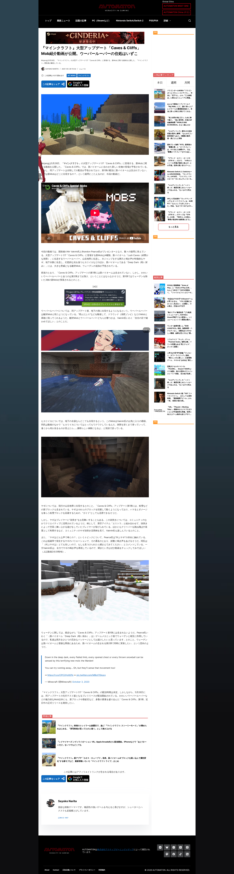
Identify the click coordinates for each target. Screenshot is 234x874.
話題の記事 (81, 20)
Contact (56, 870)
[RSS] (187, 854)
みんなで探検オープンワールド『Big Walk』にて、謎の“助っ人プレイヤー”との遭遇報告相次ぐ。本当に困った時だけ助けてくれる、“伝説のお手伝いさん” (180, 109)
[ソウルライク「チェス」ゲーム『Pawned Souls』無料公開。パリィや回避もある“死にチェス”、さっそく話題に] (159, 343)
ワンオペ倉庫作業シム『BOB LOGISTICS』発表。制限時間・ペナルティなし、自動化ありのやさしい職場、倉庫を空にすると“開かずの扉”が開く (179, 331)
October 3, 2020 (80, 681)
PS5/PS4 (153, 20)
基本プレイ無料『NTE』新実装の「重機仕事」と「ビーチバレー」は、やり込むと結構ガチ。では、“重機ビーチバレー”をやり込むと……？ (179, 149)
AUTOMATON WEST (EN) (176, 6)
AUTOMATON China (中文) (177, 12)
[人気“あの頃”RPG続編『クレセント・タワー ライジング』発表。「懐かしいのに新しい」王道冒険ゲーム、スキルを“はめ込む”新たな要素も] (159, 356)
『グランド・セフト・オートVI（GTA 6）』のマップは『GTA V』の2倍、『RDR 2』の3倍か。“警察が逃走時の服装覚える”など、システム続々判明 (179, 217)
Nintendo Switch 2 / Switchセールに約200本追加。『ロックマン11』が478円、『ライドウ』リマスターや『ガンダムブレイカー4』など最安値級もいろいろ (180, 176)
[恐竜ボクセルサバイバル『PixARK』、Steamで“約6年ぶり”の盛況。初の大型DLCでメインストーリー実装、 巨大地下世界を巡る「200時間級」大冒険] (159, 370)
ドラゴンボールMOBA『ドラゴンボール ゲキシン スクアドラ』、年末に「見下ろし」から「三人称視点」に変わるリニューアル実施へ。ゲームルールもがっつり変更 (179, 95)
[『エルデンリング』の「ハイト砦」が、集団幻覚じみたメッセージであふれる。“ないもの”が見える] (159, 383)
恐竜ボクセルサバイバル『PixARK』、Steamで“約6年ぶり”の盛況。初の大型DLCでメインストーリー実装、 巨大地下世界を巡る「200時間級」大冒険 (179, 371)
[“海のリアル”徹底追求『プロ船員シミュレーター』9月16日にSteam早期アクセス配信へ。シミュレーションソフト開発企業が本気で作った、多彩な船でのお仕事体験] (159, 316)
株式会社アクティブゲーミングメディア (115, 849)
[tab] (160, 82)
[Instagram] (174, 847)
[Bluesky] (167, 847)
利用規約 (102, 870)
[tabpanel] (173, 158)
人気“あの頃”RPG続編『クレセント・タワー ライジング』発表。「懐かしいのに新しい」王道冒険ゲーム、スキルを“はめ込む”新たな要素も (179, 358)
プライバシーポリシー (87, 870)
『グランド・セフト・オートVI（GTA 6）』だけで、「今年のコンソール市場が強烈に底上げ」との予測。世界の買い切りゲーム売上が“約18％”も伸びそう (179, 163)
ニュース (82, 69)
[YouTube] (160, 847)
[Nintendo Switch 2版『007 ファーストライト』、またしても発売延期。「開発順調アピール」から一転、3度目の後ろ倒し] (159, 397)
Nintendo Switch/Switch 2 (129, 20)
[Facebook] (174, 854)
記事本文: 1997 (63, 818)
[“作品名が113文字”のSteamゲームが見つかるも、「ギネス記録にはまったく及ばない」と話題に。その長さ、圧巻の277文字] (159, 302)
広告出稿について (69, 870)
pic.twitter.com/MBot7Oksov (91, 675)
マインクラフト (84, 75)
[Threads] (187, 847)
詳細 (166, 20)
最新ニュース (63, 20)
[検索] (189, 20)
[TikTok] (180, 854)
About (47, 870)
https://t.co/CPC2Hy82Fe (60, 675)
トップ (48, 20)
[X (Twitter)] (180, 847)
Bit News (72, 75)
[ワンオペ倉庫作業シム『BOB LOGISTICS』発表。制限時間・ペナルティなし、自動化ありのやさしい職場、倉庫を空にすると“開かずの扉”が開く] (159, 329)
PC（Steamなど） (101, 20)
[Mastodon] (167, 854)
